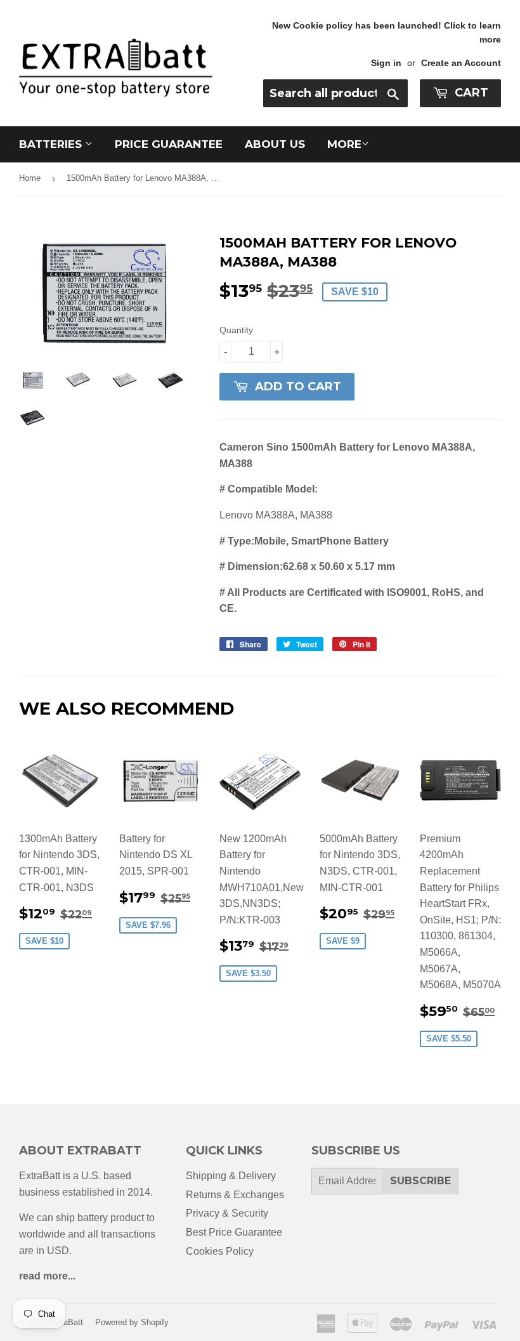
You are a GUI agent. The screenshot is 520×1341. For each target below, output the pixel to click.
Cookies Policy (220, 1251)
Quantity (236, 330)
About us (275, 144)
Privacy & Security (227, 1213)
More (344, 144)
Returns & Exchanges (235, 1194)
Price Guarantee (169, 144)
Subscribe (420, 1181)
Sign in (386, 63)
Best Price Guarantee (234, 1232)
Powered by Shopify (132, 1322)
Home (30, 178)
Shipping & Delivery (231, 1175)
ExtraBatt (65, 1322)
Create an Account (461, 63)
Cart (470, 93)
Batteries (52, 144)
